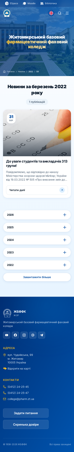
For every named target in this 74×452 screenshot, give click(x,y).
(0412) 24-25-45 (18, 386)
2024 (10, 239)
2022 (10, 264)
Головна (11, 71)
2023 (10, 252)
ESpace (14, 3)
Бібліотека (51, 3)
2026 (10, 214)
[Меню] (67, 13)
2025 (10, 227)
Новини (21, 71)
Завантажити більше (37, 277)
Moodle (31, 3)
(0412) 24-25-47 (18, 392)
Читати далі (17, 190)
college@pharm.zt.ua (21, 398)
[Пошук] (59, 13)
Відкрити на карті (19, 368)
